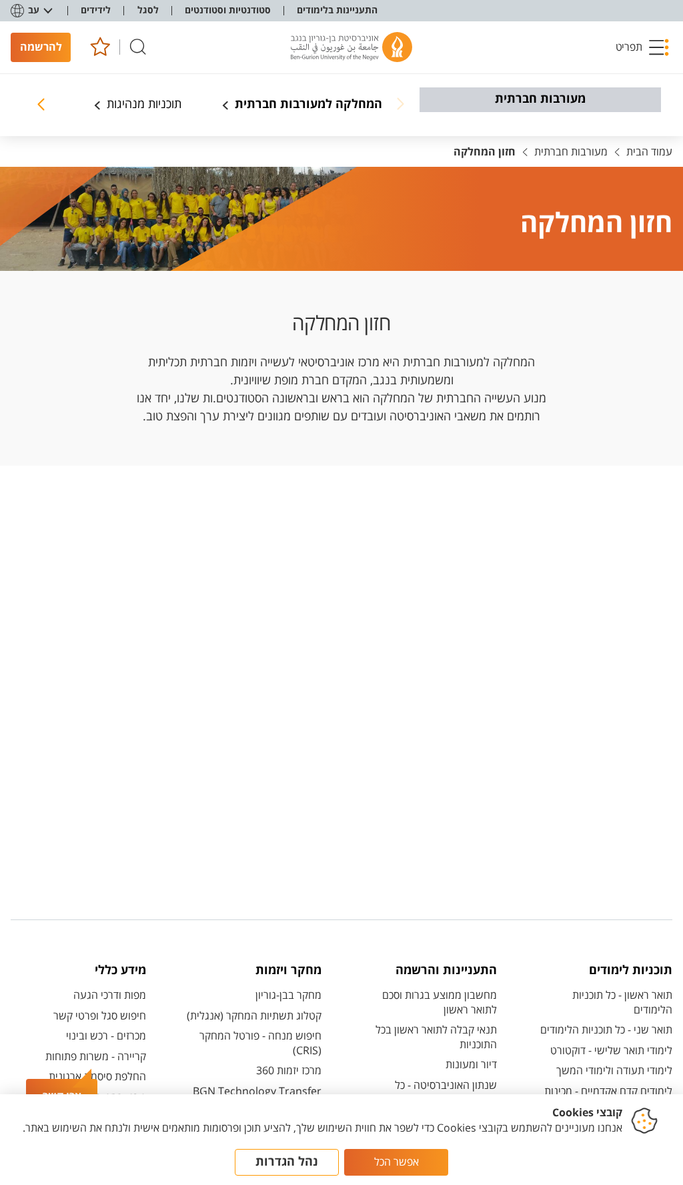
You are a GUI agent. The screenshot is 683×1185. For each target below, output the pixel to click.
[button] (642, 47)
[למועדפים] (100, 47)
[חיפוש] (138, 47)
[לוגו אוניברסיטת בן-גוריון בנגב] (351, 47)
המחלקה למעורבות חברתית (308, 104)
